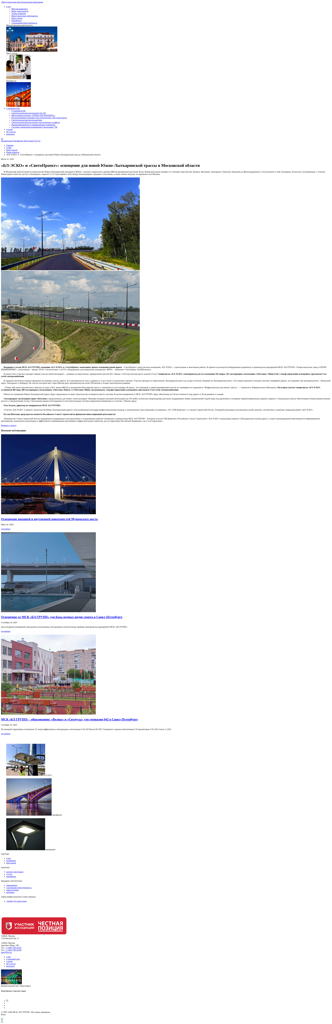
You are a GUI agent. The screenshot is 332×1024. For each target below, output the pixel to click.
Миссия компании (19, 9)
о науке (9, 129)
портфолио (11, 861)
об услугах (11, 132)
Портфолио (16, 20)
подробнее (5, 529)
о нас (8, 6)
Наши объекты (12, 152)
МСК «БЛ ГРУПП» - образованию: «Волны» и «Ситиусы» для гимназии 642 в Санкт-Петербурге (69, 719)
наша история (12, 890)
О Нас (9, 148)
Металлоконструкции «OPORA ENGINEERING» (33, 115)
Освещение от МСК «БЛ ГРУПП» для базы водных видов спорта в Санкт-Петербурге (61, 617)
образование (11, 885)
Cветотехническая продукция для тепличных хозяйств (35, 122)
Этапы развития (18, 13)
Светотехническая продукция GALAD (28, 113)
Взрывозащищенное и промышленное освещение (33, 125)
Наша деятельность (19, 11)
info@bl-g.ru (6, 952)
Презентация (6, 141)
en (2, 138)
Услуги (37, 141)
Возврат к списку (8, 425)
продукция (11, 863)
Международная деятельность (24, 16)
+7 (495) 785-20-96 (13, 950)
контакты (10, 134)
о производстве (13, 108)
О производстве (18, 111)
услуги (9, 874)
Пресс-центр (17, 18)
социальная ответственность (19, 888)
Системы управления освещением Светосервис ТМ (34, 127)
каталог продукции (14, 872)
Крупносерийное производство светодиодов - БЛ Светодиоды (39, 118)
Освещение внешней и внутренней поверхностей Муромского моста (49, 519)
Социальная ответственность (24, 23)
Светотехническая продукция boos (26, 120)
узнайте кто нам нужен (16, 901)
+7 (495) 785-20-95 (13, 948)
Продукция (29, 141)
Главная (9, 145)
